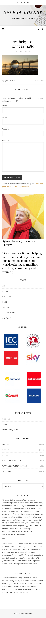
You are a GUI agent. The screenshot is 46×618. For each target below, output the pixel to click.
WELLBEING (7, 471)
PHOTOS (6, 450)
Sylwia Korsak (23, 13)
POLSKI (5, 455)
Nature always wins (10, 429)
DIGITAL (5, 444)
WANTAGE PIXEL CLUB (11, 460)
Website (5, 129)
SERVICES (6, 307)
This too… (6, 424)
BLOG (4, 302)
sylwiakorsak (10, 80)
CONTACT (6, 318)
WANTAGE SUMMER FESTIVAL (14, 466)
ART (4, 286)
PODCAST (6, 291)
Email (5, 117)
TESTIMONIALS (8, 312)
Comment (6, 140)
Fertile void (6, 419)
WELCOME (6, 296)
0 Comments (39, 80)
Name (5, 105)
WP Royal (28, 614)
